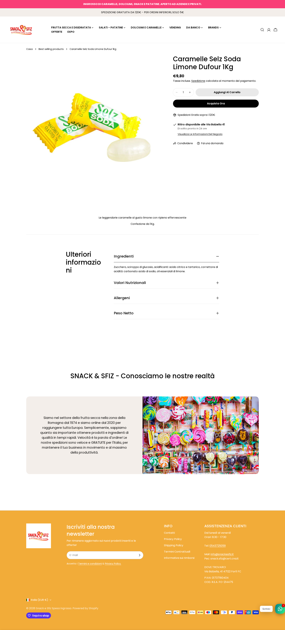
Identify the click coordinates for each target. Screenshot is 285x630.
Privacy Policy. (113, 563)
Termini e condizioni (90, 563)
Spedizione (198, 81)
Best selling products (51, 49)
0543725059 (217, 546)
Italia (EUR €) (39, 600)
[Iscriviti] (139, 555)
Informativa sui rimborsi (179, 558)
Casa (29, 49)
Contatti (169, 533)
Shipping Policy (173, 545)
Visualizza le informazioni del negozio (200, 134)
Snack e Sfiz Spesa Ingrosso (53, 608)
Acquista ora (216, 103)
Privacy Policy (173, 539)
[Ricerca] (262, 29)
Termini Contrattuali (177, 552)
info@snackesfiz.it (222, 554)
